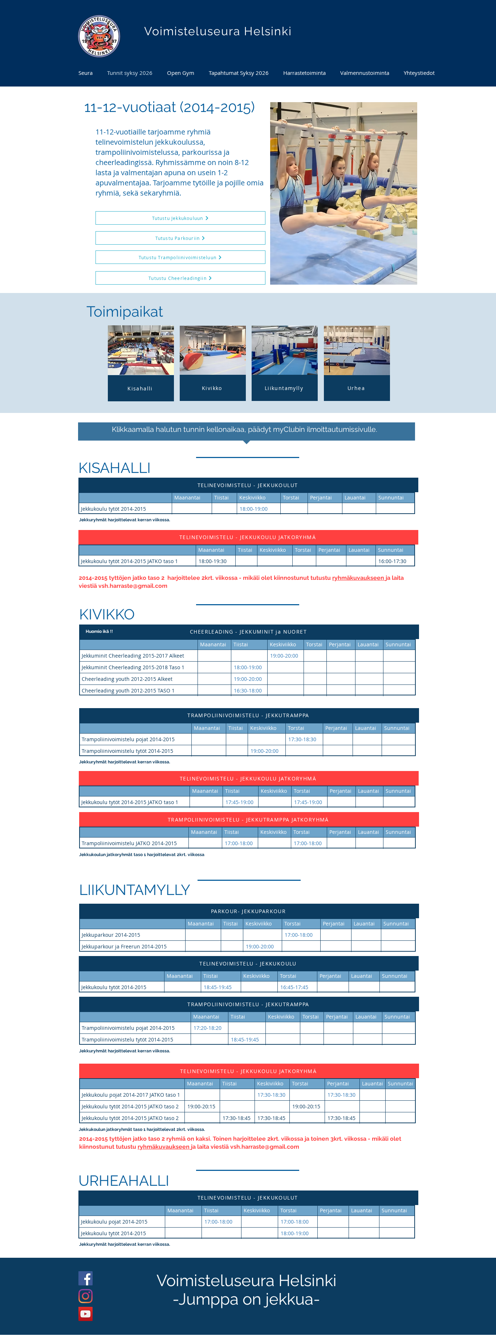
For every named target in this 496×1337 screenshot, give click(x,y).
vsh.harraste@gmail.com (132, 585)
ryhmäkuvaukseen (359, 577)
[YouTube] (85, 1314)
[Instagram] (85, 1296)
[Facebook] (85, 1278)
